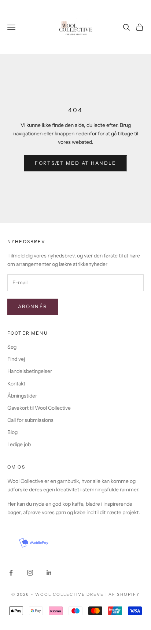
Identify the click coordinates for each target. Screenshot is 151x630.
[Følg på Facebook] (11, 572)
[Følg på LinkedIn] (49, 572)
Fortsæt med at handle (75, 163)
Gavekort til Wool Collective (39, 408)
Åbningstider (22, 395)
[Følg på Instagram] (30, 572)
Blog (12, 432)
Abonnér (32, 306)
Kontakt (16, 383)
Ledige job (19, 444)
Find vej (16, 359)
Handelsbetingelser (29, 371)
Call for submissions (30, 420)
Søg (11, 347)
